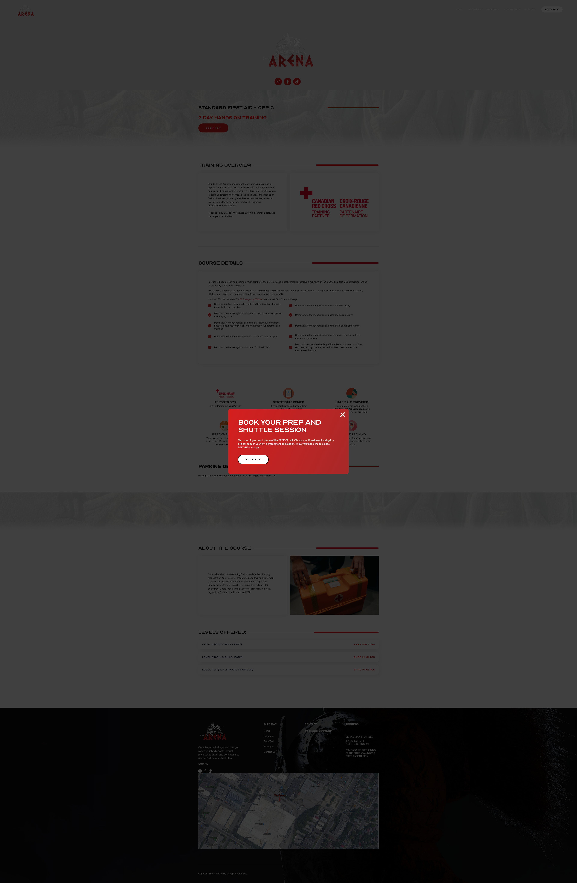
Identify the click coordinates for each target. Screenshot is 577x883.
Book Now (253, 459)
